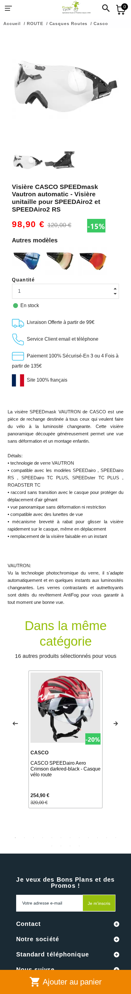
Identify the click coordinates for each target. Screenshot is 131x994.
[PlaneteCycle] (70, 8)
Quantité (23, 279)
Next (116, 723)
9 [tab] (88, 838)
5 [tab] (52, 838)
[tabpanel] (65, 739)
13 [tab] (52, 846)
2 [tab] (24, 838)
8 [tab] (79, 838)
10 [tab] (97, 838)
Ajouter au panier (65, 982)
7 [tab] (70, 838)
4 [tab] (43, 838)
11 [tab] (107, 838)
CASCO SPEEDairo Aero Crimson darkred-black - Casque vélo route (65, 768)
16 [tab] (79, 846)
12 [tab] (116, 838)
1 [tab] (15, 838)
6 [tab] (61, 838)
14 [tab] (61, 846)
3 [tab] (33, 838)
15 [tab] (70, 846)
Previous (15, 723)
